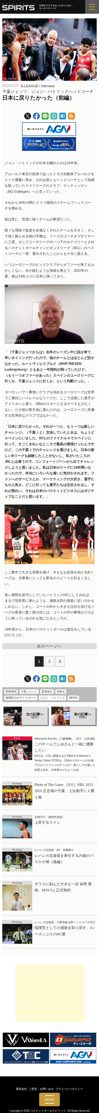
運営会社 (21, 1089)
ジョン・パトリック (52, 697)
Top (94, 1107)
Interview (48, 86)
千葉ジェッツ (29, 691)
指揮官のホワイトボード (21, 697)
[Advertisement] (49, 993)
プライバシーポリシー (69, 1089)
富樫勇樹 (11, 691)
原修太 (61, 691)
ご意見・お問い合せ (41, 1089)
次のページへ (49, 646)
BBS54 (73, 697)
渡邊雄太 (46, 691)
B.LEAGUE (29, 86)
